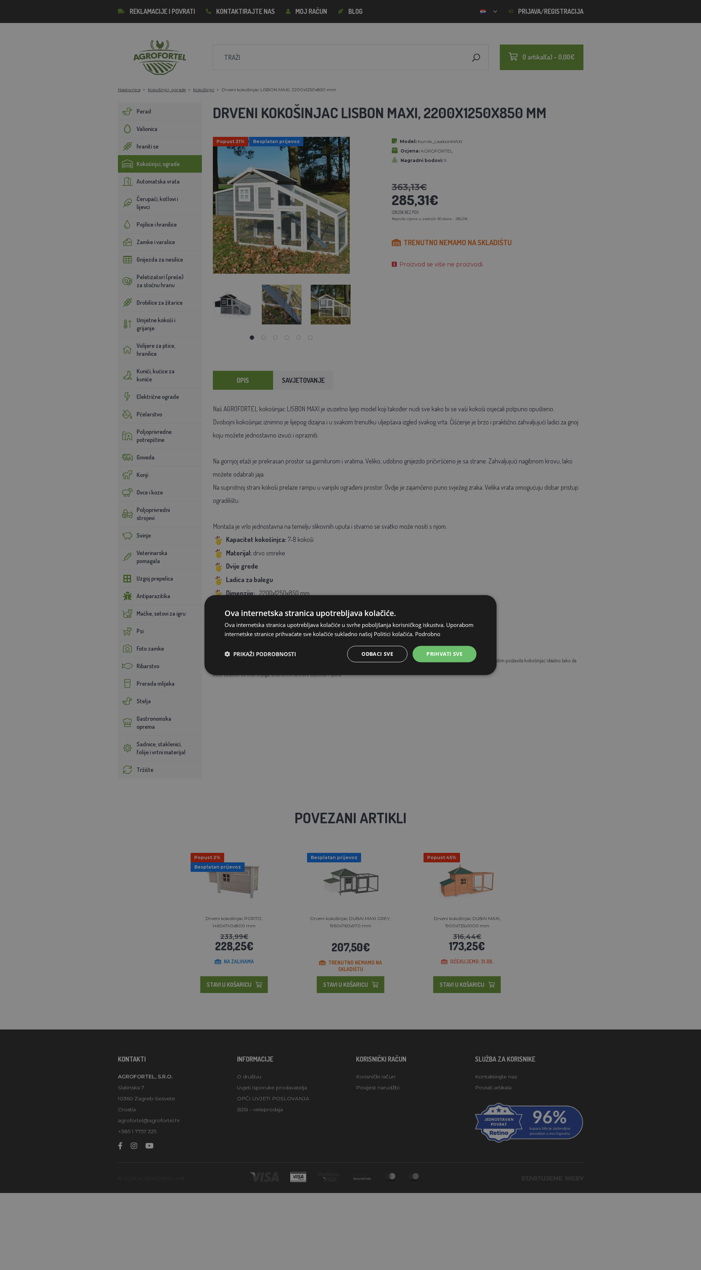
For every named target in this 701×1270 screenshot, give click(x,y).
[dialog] (350, 635)
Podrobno (427, 634)
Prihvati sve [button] (444, 653)
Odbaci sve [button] (377, 653)
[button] (260, 654)
